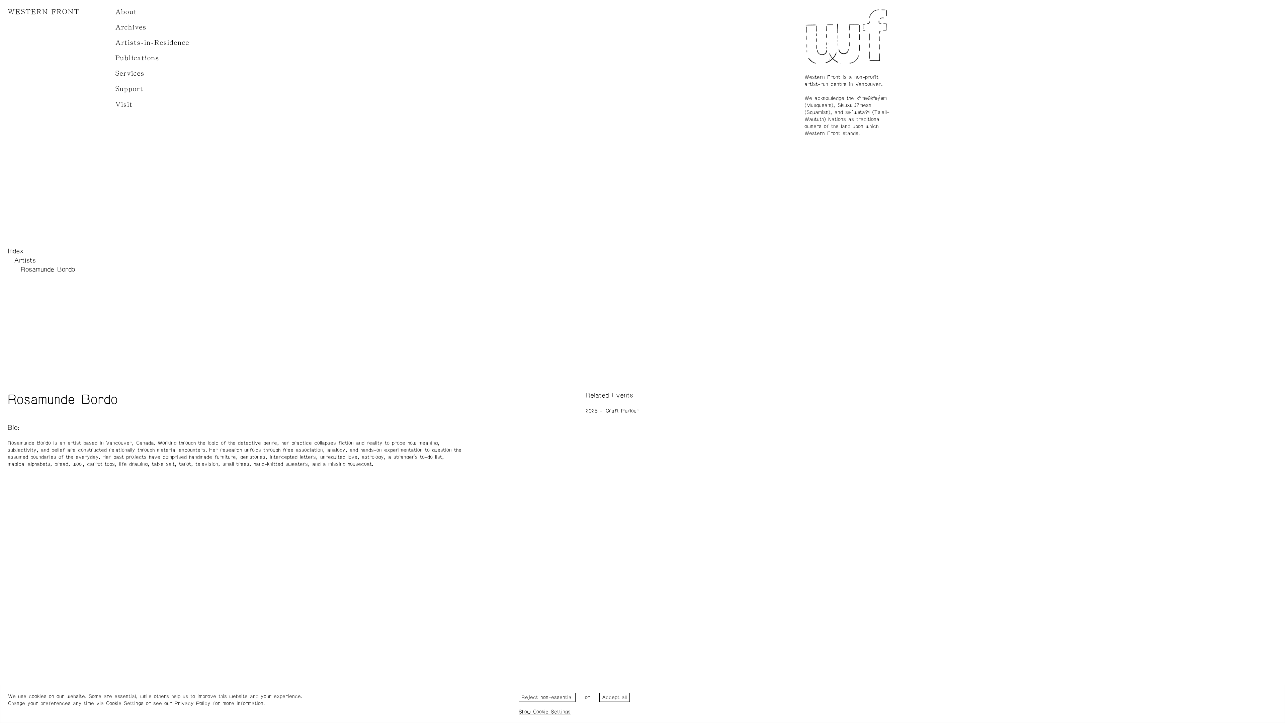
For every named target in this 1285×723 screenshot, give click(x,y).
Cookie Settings (552, 711)
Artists (25, 260)
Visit (124, 104)
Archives (131, 27)
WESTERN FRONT (44, 11)
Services (130, 73)
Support (129, 88)
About (126, 11)
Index (16, 251)
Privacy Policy (192, 703)
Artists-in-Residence (152, 42)
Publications (137, 58)
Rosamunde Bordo (48, 269)
